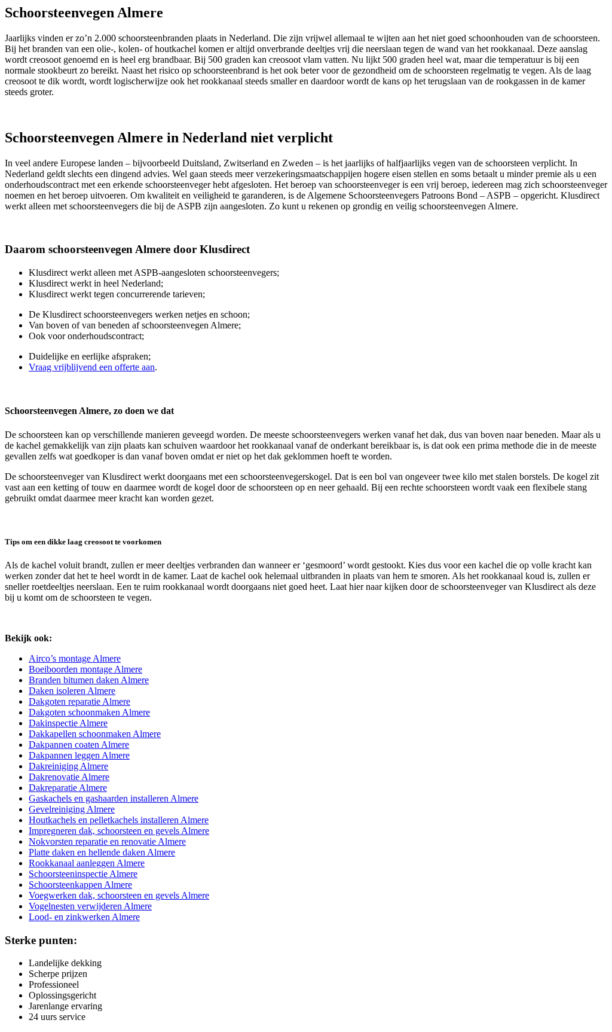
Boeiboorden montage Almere (85, 669)
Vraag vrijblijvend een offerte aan (92, 367)
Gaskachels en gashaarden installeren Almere (113, 798)
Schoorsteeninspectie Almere (83, 874)
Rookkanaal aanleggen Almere (87, 863)
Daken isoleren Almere (72, 691)
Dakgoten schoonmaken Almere (89, 712)
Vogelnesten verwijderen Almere (90, 906)
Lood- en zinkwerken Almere (84, 917)
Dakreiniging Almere (68, 766)
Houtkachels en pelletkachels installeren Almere (119, 820)
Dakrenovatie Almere (69, 777)
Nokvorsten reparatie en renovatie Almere (107, 841)
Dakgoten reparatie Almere (79, 701)
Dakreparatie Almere (68, 788)
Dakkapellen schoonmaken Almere (95, 734)
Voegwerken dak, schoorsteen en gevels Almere (119, 895)
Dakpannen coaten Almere (79, 744)
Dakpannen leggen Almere (79, 755)
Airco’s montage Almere (75, 658)
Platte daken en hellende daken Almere (102, 852)
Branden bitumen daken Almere (89, 680)
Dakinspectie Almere (68, 723)
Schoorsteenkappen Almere (80, 884)
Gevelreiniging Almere (72, 809)
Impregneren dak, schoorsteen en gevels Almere (119, 831)
